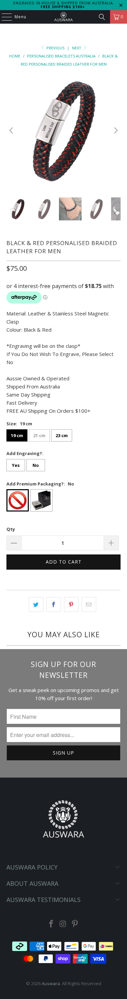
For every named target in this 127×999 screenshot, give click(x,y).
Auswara (51, 983)
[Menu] (3, 17)
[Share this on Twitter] (36, 604)
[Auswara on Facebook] (51, 924)
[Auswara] (64, 17)
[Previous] (11, 130)
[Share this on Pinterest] (71, 604)
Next (77, 47)
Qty (10, 529)
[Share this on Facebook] (53, 604)
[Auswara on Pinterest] (75, 924)
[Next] (115, 130)
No (36, 465)
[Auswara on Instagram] (63, 924)
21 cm (39, 435)
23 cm (62, 435)
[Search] (102, 17)
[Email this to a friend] (89, 604)
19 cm (17, 435)
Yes (16, 465)
